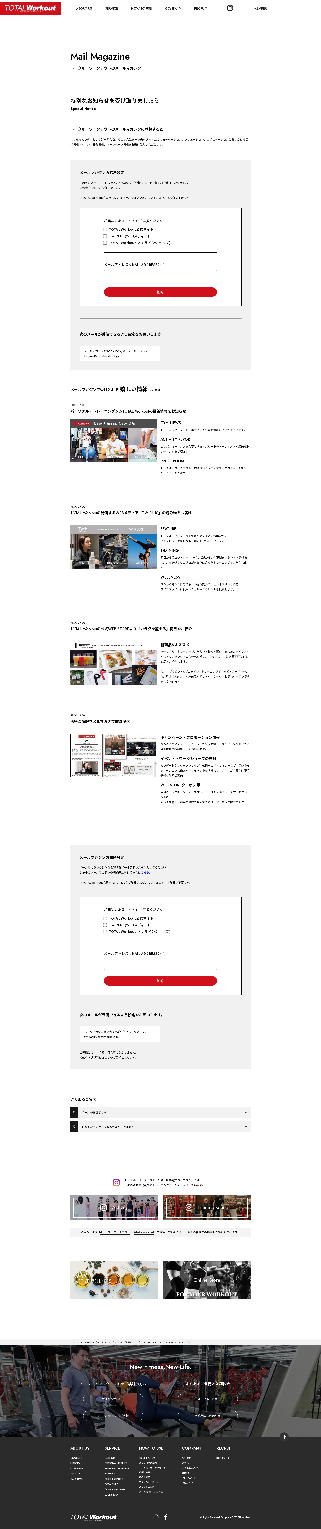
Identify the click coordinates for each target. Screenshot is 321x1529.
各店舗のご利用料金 (207, 1416)
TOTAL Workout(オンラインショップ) (140, 242)
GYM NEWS (76, 1468)
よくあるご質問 (208, 1399)
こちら (145, 872)
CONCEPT (76, 1458)
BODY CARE (111, 1484)
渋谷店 (185, 1462)
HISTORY (75, 1463)
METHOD (110, 1458)
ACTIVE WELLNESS (115, 1489)
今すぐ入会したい (113, 1399)
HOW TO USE (141, 8)
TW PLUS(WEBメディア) (129, 235)
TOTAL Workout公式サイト (131, 229)
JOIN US (220, 1458)
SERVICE (111, 8)
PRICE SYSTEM (147, 1458)
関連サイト (187, 1482)
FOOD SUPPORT (114, 1479)
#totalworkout (144, 1232)
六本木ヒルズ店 (190, 1467)
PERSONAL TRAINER (116, 1463)
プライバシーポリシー (150, 1481)
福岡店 (185, 1472)
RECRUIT (200, 8)
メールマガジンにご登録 (113, 1416)
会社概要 (186, 1457)
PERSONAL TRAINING (117, 1468)
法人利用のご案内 (148, 1462)
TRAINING (110, 1473)
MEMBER (260, 8)
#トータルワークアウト (115, 1232)
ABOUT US (84, 8)
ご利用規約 (144, 1476)
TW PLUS (75, 1473)
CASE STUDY (112, 1495)
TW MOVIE (76, 1479)
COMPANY (173, 8)
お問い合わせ (188, 1477)
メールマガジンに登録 (151, 1492)
